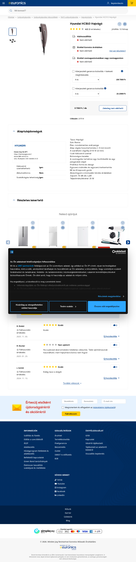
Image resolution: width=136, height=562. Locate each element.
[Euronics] (17, 3)
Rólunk (68, 509)
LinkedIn (60, 495)
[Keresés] (125, 11)
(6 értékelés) (93, 29)
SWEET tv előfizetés (63, 454)
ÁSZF (26, 443)
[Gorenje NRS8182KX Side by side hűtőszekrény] (23, 236)
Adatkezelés (29, 447)
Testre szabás (66, 306)
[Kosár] (132, 3)
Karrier (68, 513)
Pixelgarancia (61, 443)
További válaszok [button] (71, 383)
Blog (68, 520)
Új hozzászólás (110, 336)
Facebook (60, 491)
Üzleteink (68, 516)
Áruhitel (58, 435)
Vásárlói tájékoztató (94, 443)
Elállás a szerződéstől (33, 439)
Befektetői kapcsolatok (34, 457)
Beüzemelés (60, 447)
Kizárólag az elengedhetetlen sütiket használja (29, 306)
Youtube (61, 483)
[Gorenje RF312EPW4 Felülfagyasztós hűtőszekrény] (53, 236)
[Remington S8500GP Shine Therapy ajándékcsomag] (113, 236)
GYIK (88, 435)
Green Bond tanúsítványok (35, 461)
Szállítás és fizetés (32, 435)
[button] (117, 51)
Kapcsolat (90, 439)
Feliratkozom (71, 414)
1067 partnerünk (26, 266)
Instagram (61, 487)
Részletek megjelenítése (109, 296)
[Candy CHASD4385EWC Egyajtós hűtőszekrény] (83, 236)
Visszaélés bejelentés (95, 453)
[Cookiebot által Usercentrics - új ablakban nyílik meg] (114, 252)
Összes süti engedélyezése (106, 306)
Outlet (57, 451)
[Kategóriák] (3, 3)
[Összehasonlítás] (33, 228)
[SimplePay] (68, 531)
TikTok (59, 480)
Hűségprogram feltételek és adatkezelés (36, 452)
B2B (56, 458)
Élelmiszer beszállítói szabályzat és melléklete (34, 466)
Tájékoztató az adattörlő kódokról (96, 448)
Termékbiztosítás (62, 439)
